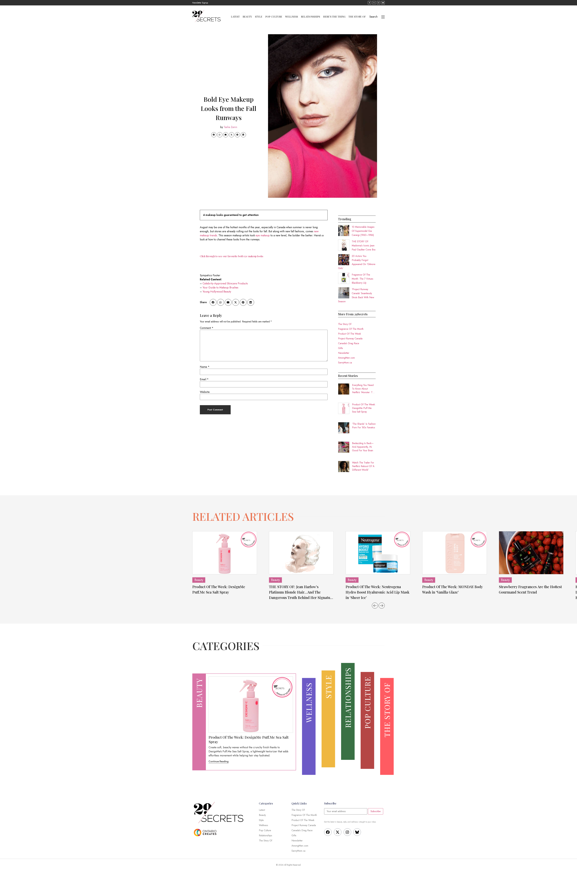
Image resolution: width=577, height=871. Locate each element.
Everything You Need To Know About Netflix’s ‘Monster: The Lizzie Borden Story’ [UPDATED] (363, 388)
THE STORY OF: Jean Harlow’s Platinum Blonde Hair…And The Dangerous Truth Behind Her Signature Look (301, 592)
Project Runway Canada (350, 338)
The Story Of (357, 16)
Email (204, 379)
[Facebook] (328, 832)
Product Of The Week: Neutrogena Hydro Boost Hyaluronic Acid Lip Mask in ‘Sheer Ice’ (377, 592)
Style (258, 16)
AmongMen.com (346, 357)
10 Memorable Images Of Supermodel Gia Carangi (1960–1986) (363, 231)
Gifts (340, 348)
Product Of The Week (349, 333)
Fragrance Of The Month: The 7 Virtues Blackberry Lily (362, 279)
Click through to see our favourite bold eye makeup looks (231, 256)
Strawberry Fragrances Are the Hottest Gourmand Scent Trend (530, 589)
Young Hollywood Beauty (217, 292)
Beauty (247, 16)
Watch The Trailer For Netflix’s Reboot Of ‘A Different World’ (363, 466)
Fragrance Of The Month (350, 329)
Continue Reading (219, 761)
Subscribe (376, 811)
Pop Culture (273, 16)
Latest (235, 16)
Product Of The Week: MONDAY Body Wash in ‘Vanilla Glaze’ (452, 589)
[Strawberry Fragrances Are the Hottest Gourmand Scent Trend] (531, 552)
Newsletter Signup (200, 2)
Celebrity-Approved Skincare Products (225, 283)
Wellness (291, 16)
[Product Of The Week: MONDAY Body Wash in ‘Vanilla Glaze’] (454, 552)
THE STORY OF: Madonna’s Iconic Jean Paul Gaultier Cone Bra (363, 245)
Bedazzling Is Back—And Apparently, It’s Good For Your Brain (363, 447)
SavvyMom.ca (345, 362)
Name (204, 366)
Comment (206, 328)
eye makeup (263, 235)
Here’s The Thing (334, 16)
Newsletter (343, 353)
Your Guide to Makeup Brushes (220, 287)
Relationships (310, 16)
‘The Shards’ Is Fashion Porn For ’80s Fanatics (364, 425)
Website (205, 392)
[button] (213, 134)
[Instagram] (347, 832)
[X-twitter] (337, 832)
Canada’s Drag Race (348, 343)
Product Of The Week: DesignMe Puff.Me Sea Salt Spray (364, 408)
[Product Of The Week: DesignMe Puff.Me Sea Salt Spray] (224, 552)
